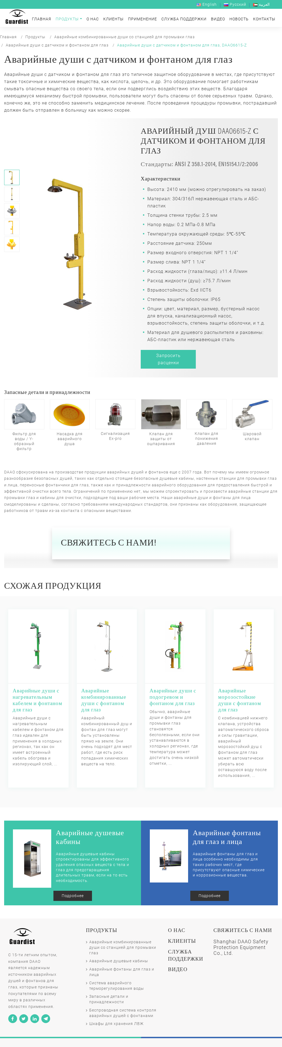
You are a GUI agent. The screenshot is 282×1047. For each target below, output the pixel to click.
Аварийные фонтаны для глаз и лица (121, 972)
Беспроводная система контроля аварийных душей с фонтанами (122, 1013)
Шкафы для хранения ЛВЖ (116, 1023)
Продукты (35, 37)
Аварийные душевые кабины (118, 961)
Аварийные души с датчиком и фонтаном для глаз (57, 45)
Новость (239, 19)
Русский (238, 4)
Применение (142, 19)
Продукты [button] (67, 19)
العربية (264, 4)
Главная (41, 19)
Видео (218, 19)
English (209, 4)
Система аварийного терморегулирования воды (116, 986)
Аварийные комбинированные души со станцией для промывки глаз (124, 37)
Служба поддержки (184, 19)
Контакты (264, 19)
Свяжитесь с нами (242, 930)
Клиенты (113, 19)
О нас (92, 19)
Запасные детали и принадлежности (108, 999)
